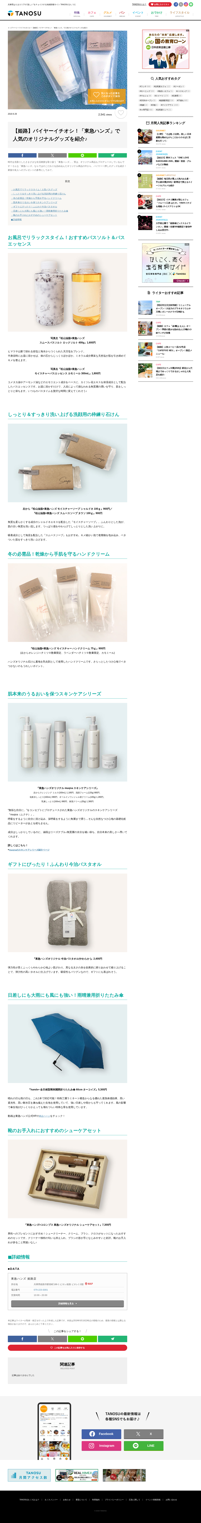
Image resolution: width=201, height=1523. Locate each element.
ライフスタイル (24, 28)
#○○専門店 (146, 110)
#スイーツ (161, 96)
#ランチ (145, 86)
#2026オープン (147, 100)
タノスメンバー (51, 1500)
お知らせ (67, 1500)
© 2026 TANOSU (100, 1511)
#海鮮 (143, 105)
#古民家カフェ (162, 86)
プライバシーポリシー (114, 1500)
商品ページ (44, 1116)
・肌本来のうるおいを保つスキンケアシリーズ (34, 202)
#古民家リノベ (163, 110)
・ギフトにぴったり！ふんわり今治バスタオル (34, 206)
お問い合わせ (171, 1500)
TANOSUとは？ (139, 4)
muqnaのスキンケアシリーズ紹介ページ (29, 850)
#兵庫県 (176, 96)
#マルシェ (145, 96)
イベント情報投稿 (152, 1500)
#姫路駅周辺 (166, 100)
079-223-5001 (41, 1290)
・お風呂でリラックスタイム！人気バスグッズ (34, 189)
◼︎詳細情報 (16, 219)
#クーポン (179, 86)
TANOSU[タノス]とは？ (29, 1500)
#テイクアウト (169, 105)
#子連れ (182, 100)
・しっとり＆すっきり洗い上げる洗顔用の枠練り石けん (38, 193)
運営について (81, 1500)
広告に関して (134, 1500)
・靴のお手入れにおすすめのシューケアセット (34, 215)
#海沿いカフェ (165, 91)
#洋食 (154, 105)
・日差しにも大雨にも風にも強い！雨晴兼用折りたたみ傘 (39, 211)
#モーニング (147, 91)
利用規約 (96, 1500)
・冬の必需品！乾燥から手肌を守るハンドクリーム (36, 198)
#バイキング (183, 91)
